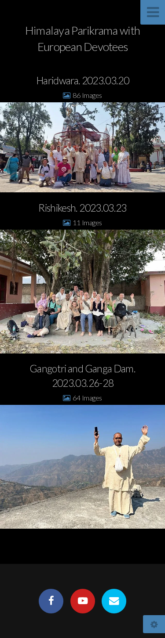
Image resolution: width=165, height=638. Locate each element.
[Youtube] (82, 601)
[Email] (114, 601)
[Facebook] (51, 601)
